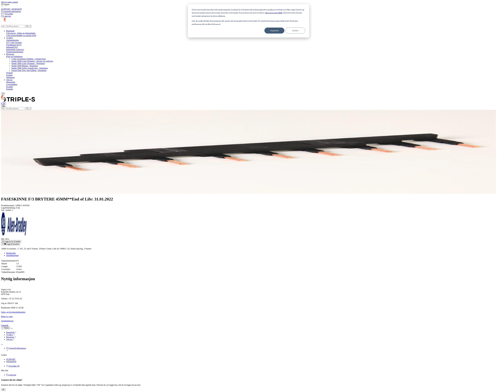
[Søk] (28, 26)
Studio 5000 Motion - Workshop (24, 66)
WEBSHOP (17, 9)
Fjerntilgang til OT (13, 45)
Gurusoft (4, 325)
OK (3, 390)
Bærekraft (10, 31)
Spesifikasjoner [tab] (12, 255)
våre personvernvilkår (273, 13)
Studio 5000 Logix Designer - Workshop (28, 63)
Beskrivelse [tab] (11, 253)
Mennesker (10, 82)
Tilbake (6, 328)
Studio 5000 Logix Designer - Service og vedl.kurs (32, 61)
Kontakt (9, 89)
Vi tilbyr (9, 38)
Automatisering (12, 40)
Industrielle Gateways (15, 49)
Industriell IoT (12, 47)
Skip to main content (9, 2)
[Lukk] (12, 328)
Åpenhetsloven (7, 321)
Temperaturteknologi (14, 52)
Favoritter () (14, 366)
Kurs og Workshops (14, 56)
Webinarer (10, 77)
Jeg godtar (274, 30)
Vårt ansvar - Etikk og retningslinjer (20, 33)
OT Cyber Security (14, 42)
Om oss (9, 80)
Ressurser (10, 54)
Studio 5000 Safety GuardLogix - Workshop (29, 68)
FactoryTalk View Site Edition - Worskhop (28, 70)
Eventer (9, 75)
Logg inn (12, 375)
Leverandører (11, 84)
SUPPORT (6, 9)
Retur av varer (7, 316)
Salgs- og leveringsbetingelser (13, 312)
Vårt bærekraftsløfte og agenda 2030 (21, 35)
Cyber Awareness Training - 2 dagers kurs (28, 59)
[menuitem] (251, 332)
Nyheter (9, 73)
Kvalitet (9, 87)
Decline (295, 30)
